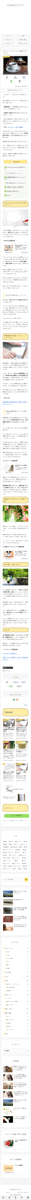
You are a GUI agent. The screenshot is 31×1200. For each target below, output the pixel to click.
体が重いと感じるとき (13, 191)
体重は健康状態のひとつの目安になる (16, 183)
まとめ (9, 195)
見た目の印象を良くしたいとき (14, 173)
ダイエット (6, 670)
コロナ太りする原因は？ (10, 653)
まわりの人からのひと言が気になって (15, 168)
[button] (20, 81)
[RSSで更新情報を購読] (17, 699)
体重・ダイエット (8, 667)
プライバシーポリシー (23, 1192)
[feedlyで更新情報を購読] (14, 699)
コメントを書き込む (16, 815)
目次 (14, 161)
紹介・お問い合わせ (15, 1194)
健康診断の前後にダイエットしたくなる (15, 178)
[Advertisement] (15, 22)
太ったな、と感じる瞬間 (15, 127)
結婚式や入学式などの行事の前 (15, 187)
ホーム (8, 1192)
